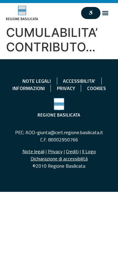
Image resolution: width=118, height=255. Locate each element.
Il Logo (89, 151)
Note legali (33, 151)
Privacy (55, 151)
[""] (90, 13)
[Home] (22, 13)
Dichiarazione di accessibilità (59, 158)
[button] (105, 13)
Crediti (72, 151)
